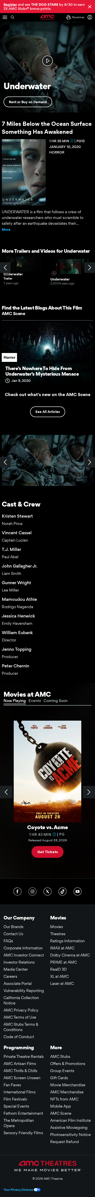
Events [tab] (34, 700)
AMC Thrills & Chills (20, 1070)
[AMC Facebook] (17, 891)
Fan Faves (12, 1085)
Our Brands (13, 926)
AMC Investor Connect (24, 955)
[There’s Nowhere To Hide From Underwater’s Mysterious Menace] (47, 355)
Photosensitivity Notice (70, 1134)
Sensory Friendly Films (23, 1132)
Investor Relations (19, 962)
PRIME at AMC (63, 962)
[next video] (89, 267)
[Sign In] (90, 17)
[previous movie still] (5, 462)
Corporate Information (23, 948)
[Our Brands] (47, 1166)
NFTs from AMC (64, 1099)
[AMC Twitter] (47, 891)
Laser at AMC (62, 983)
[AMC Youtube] (77, 891)
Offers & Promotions (67, 1063)
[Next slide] (89, 792)
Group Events (62, 1070)
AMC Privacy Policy (21, 1010)
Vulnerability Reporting (24, 990)
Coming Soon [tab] (56, 700)
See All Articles (47, 412)
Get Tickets (47, 851)
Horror (9, 357)
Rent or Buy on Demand (28, 102)
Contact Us (13, 933)
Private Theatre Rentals (24, 1056)
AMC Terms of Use (20, 1017)
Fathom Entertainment (23, 1113)
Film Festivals (15, 1099)
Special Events (16, 1106)
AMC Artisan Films (20, 1063)
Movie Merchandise (67, 1085)
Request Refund (64, 1141)
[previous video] (5, 267)
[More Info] (72, 140)
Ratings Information (67, 941)
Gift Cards (59, 1077)
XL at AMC (59, 976)
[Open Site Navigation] (5, 17)
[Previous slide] (6, 792)
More (6, 229)
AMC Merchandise (67, 1092)
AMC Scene (13, 313)
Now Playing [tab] (15, 700)
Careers (10, 976)
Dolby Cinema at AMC (70, 955)
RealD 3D (58, 969)
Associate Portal (18, 983)
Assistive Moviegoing (68, 1127)
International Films (20, 1092)
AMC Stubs (60, 1056)
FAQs (8, 941)
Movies (56, 926)
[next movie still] (89, 462)
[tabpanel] (47, 792)
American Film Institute (70, 1120)
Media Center (16, 969)
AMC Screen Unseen (22, 1077)
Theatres (57, 933)
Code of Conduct (19, 1036)
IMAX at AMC (62, 948)
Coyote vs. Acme (47, 827)
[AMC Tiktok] (62, 891)
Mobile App (60, 1106)
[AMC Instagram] (32, 891)
